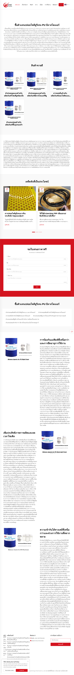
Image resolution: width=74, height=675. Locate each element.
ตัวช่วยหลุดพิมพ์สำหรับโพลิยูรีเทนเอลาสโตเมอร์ (51, 312)
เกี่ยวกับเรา (25, 4)
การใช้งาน (48, 4)
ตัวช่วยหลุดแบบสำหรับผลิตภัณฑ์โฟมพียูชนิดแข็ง (14, 94)
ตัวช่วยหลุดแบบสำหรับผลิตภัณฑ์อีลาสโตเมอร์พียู (37, 94)
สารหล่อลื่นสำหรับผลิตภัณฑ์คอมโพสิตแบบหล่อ (60, 94)
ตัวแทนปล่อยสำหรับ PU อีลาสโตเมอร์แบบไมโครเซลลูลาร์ (22, 322)
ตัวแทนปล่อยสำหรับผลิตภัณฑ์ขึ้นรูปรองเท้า (14, 123)
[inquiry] (72, 331)
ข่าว (36, 4)
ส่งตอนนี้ (60, 644)
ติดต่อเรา (55, 4)
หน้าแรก (17, 4)
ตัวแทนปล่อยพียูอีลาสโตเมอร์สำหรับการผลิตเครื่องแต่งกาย (22, 319)
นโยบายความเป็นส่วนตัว (61, 671)
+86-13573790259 (40, 638)
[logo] (7, 4)
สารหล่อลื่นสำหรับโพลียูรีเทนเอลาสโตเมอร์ (18, 316)
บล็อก (41, 4)
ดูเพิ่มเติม (7, 224)
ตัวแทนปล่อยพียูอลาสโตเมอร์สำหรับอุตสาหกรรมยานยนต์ (49, 316)
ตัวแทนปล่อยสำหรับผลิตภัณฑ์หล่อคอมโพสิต (18, 657)
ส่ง (37, 287)
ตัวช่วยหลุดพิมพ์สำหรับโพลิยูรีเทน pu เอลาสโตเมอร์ (20, 312)
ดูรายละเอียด (14, 80)
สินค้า (31, 4)
